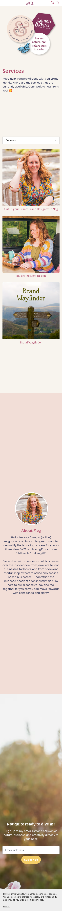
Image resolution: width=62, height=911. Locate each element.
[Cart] (58, 2)
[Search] (52, 2)
